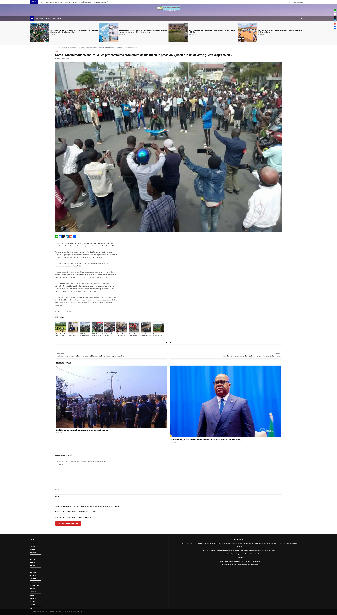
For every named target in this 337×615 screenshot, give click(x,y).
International (34, 585)
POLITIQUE (33, 592)
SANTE (32, 595)
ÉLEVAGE (32, 559)
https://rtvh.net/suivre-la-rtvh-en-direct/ (247, 554)
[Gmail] (335, 24)
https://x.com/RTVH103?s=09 (267, 550)
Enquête (32, 565)
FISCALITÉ (33, 575)
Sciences (33, 598)
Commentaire (59, 465)
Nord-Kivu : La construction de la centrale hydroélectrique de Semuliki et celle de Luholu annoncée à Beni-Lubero (77, 2)
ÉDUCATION (33, 556)
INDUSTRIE (33, 578)
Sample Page (39, 18)
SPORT (32, 608)
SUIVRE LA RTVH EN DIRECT (53, 18)
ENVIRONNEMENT (35, 569)
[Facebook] (335, 14)
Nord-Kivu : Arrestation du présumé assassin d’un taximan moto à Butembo (82, 430)
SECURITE (57, 51)
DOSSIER (32, 549)
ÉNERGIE (32, 562)
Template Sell (78, 612)
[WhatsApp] (335, 10)
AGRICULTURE (34, 543)
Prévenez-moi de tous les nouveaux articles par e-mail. (73, 517)
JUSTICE (32, 588)
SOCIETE (32, 605)
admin (58, 58)
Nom (56, 482)
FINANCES (33, 572)
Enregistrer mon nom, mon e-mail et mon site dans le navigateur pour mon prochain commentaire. (87, 506)
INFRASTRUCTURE (35, 582)
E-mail (57, 489)
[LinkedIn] (335, 20)
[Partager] (335, 27)
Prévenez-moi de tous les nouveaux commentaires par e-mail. (75, 511)
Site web (57, 496)
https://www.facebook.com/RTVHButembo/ (246, 550)
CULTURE (32, 546)
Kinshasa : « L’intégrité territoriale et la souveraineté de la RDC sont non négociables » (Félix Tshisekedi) (205, 439)
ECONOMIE (33, 552)
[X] (335, 17)
